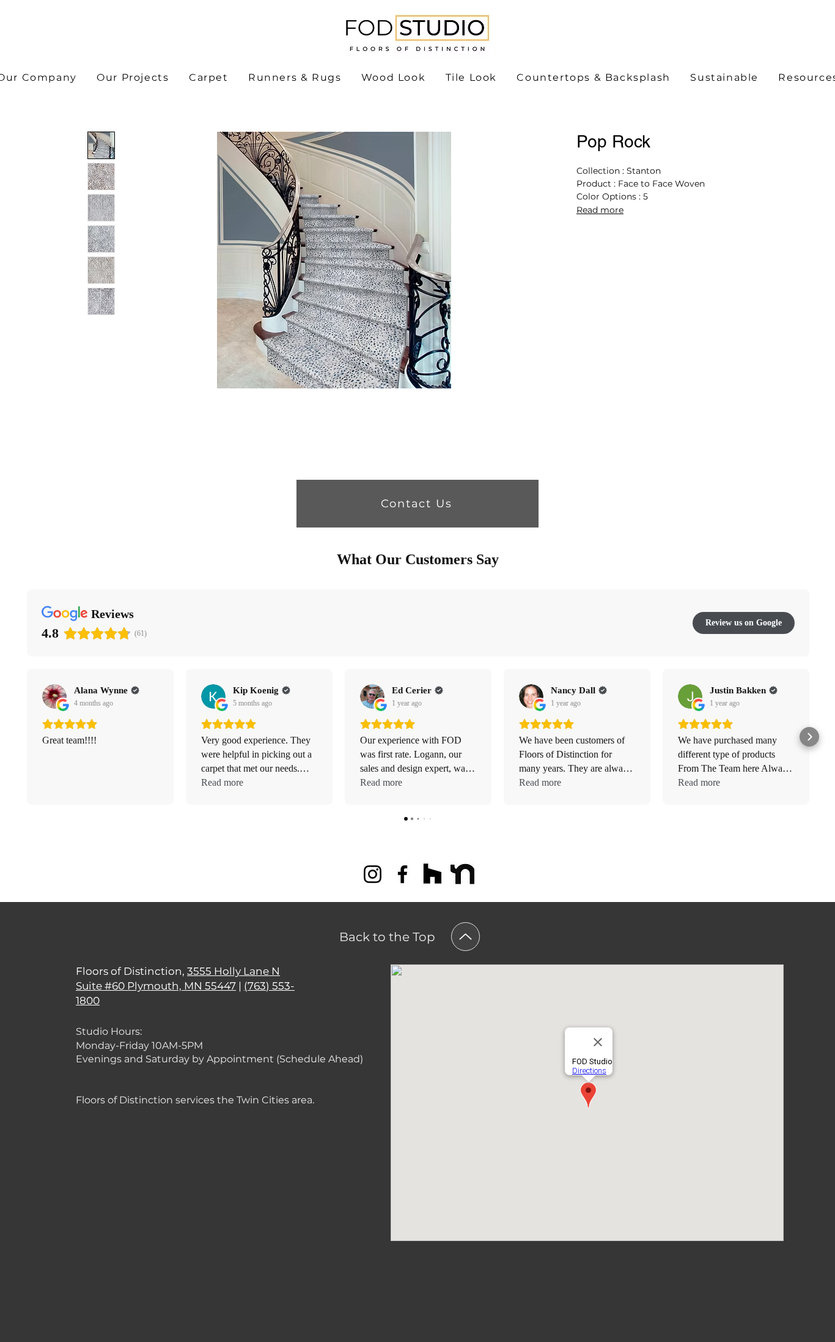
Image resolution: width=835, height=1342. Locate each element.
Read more (599, 209)
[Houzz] (432, 874)
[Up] (465, 936)
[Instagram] (372, 874)
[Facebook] (402, 874)
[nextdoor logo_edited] (462, 874)
